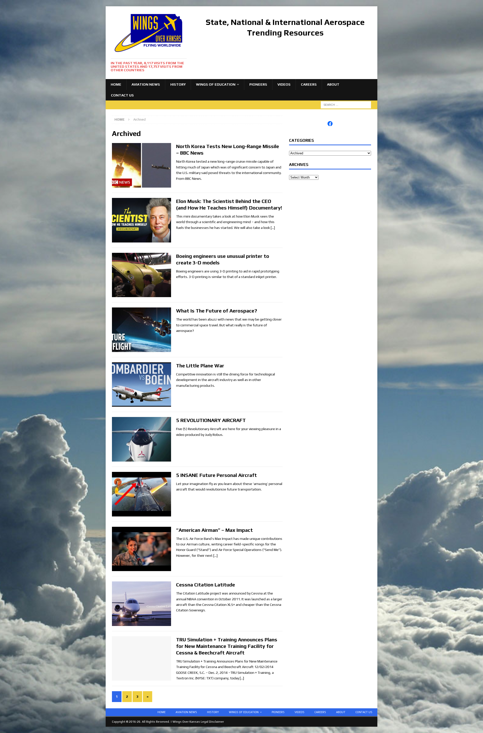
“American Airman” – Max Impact (214, 530)
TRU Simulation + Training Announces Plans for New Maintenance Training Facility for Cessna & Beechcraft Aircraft (226, 646)
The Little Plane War (200, 365)
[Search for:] (346, 104)
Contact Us (122, 95)
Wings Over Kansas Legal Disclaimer (198, 721)
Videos (284, 84)
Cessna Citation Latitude (205, 584)
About (333, 84)
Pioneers (258, 84)
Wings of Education (215, 84)
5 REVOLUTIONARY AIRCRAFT (211, 420)
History (178, 84)
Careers (309, 84)
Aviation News (146, 84)
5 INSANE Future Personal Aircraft (216, 475)
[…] (273, 228)
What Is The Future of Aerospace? (216, 310)
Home (116, 84)
